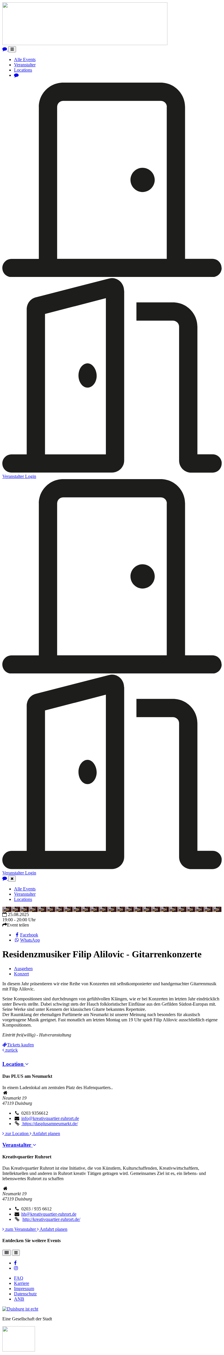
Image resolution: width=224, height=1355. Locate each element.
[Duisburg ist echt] (20, 1308)
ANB (19, 1299)
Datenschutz (25, 1293)
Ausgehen (23, 968)
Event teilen (18, 924)
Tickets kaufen (20, 1044)
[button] (15, 1064)
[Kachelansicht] (6, 1253)
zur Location (17, 1133)
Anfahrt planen (46, 1133)
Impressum (24, 1288)
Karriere (21, 1283)
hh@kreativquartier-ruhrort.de (48, 1214)
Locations (23, 69)
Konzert (21, 973)
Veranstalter (25, 64)
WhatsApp (30, 940)
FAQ (18, 1278)
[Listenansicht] (16, 1253)
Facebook (29, 934)
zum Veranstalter (20, 1229)
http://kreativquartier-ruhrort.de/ (51, 1219)
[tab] (112, 1064)
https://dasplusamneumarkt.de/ (49, 1123)
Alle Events (25, 59)
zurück (11, 1050)
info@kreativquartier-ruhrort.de (50, 1118)
